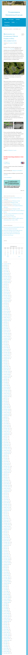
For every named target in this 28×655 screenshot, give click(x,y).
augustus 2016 (6, 453)
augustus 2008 (6, 602)
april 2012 (6, 535)
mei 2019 (5, 401)
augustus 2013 (6, 510)
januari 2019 (6, 407)
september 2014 (7, 490)
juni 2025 (6, 286)
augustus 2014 (6, 491)
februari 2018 (6, 425)
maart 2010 (6, 572)
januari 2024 (6, 312)
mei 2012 (5, 534)
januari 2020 (6, 388)
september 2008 (7, 600)
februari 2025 (6, 292)
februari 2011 (6, 555)
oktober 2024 (6, 298)
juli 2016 (5, 455)
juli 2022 (5, 341)
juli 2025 (5, 284)
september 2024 (7, 300)
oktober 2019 (6, 393)
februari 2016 (6, 463)
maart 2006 (6, 648)
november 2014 (7, 486)
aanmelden (6, 174)
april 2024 (6, 308)
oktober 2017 (6, 431)
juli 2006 (5, 642)
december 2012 (7, 523)
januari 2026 (6, 274)
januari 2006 (6, 651)
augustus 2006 (6, 640)
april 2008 (6, 608)
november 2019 (7, 392)
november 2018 (7, 410)
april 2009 (6, 589)
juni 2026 (6, 266)
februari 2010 (6, 573)
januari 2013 (6, 521)
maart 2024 (6, 309)
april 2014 (6, 498)
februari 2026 (6, 273)
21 (21, 252)
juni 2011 (6, 548)
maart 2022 (6, 347)
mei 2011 (5, 550)
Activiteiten (18, 19)
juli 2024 (5, 303)
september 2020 (7, 376)
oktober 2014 (6, 488)
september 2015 (7, 471)
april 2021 (6, 365)
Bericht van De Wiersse (8, 235)
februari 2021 (6, 368)
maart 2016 (6, 461)
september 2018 (7, 414)
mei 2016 (5, 458)
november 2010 (7, 559)
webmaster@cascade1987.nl (17, 170)
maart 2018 (6, 423)
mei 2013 (5, 515)
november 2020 (7, 372)
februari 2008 (6, 611)
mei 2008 (5, 607)
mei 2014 (5, 496)
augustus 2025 (6, 282)
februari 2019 (6, 406)
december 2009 (7, 577)
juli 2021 (5, 360)
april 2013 (6, 517)
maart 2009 (6, 591)
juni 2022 (6, 342)
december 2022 (7, 333)
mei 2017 (5, 439)
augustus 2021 (6, 358)
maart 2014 (6, 499)
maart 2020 (6, 385)
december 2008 (7, 596)
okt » (19, 256)
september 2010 (7, 562)
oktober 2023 (6, 317)
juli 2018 (5, 417)
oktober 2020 (6, 374)
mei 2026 (5, 268)
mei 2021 (5, 363)
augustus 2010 (6, 564)
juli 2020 (5, 379)
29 (5, 255)
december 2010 (7, 558)
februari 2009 (6, 592)
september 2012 (7, 528)
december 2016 (7, 447)
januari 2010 (6, 575)
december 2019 (7, 390)
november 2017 (7, 429)
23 (7, 253)
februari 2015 (6, 482)
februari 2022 (6, 349)
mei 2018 (5, 420)
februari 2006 (6, 649)
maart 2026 (6, 271)
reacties (14, 150)
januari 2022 (6, 350)
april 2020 (6, 384)
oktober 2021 (6, 355)
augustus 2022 (6, 339)
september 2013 (7, 509)
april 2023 (6, 327)
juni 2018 (6, 418)
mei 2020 (5, 382)
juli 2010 (5, 566)
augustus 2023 (6, 320)
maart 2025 (6, 290)
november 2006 (7, 635)
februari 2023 (6, 330)
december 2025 (7, 276)
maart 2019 (6, 404)
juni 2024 (6, 304)
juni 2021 (6, 361)
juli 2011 (5, 547)
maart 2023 (6, 328)
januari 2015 (6, 483)
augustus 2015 (6, 472)
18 (13, 252)
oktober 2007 (6, 618)
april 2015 (6, 479)
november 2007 (7, 616)
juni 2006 (6, 643)
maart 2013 (6, 518)
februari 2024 (6, 311)
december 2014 (7, 485)
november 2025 (7, 278)
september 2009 (7, 581)
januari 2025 (6, 293)
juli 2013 (5, 512)
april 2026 (6, 270)
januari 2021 (6, 369)
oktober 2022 (6, 336)
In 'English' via (6, 162)
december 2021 (7, 352)
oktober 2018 (6, 412)
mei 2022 (5, 344)
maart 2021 (6, 366)
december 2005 (7, 653)
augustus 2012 (6, 529)
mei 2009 (5, 588)
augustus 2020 (6, 377)
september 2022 (7, 338)
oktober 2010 (6, 561)
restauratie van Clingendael (9, 48)
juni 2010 (6, 567)
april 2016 (6, 460)
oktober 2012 (6, 526)
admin (5, 44)
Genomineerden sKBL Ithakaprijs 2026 (12, 232)
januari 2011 (6, 556)
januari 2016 (6, 464)
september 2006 (7, 638)
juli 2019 (5, 398)
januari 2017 (6, 445)
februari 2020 (6, 387)
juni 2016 (6, 456)
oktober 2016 (6, 450)
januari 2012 (6, 540)
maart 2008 (6, 610)
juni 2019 (6, 399)
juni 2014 (6, 494)
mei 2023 (5, 325)
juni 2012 (6, 532)
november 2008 (7, 597)
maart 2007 (6, 629)
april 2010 (6, 570)
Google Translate (7, 163)
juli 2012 (5, 531)
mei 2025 (5, 287)
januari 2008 (6, 613)
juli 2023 (5, 322)
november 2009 (7, 578)
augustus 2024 (6, 301)
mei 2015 (5, 477)
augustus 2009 (6, 583)
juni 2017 (6, 437)
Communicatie (7, 22)
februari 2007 (6, 630)
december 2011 (7, 542)
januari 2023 (6, 331)
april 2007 (6, 627)
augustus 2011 (6, 545)
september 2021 (7, 357)
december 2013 (7, 504)
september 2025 (7, 281)
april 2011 (6, 551)
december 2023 (7, 314)
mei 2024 (5, 306)
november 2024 (7, 297)
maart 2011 (6, 553)
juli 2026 (5, 265)
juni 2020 (6, 380)
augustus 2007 (6, 621)
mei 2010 (5, 569)
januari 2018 (6, 426)
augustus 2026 (6, 263)
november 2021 (7, 354)
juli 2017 (5, 436)
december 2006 (7, 634)
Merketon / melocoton (11, 216)
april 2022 (6, 346)
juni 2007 (6, 624)
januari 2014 (6, 502)
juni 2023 (6, 323)
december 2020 (7, 371)
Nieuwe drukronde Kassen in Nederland (12, 233)
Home (5, 19)
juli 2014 (5, 493)
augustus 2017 (6, 434)
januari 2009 (6, 594)
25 (13, 253)
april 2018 (6, 422)
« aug (8, 256)
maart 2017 (6, 442)
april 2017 (6, 441)
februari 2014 (6, 501)
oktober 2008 (6, 599)
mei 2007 (5, 626)
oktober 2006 (6, 637)
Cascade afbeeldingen (8, 177)
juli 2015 (5, 474)
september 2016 (7, 452)
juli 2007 (5, 623)
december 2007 (7, 615)
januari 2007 (6, 632)
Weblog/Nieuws (7, 25)
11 (13, 251)
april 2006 (6, 646)
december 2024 (7, 295)
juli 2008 (5, 604)
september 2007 (7, 619)
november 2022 (7, 335)
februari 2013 (6, 520)
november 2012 (7, 524)
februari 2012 (6, 539)
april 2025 (6, 289)
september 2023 (7, 319)
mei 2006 (5, 645)
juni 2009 (6, 586)
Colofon (13, 22)
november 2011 (7, 543)
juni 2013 (6, 513)
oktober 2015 (6, 469)
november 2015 (7, 467)
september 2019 (7, 395)
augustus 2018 (6, 415)
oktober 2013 (6, 507)
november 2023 (7, 316)
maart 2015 (6, 480)
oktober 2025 (6, 279)
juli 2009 (5, 585)
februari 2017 (6, 444)
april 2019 (6, 403)
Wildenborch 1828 (16, 201)
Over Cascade (10, 19)
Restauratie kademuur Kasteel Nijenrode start (13, 230)
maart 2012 (6, 537)
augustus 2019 (6, 396)
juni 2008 (6, 605)
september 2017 (7, 433)
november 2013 (7, 505)
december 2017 (7, 428)
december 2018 (7, 409)
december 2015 (7, 466)
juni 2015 (6, 475)
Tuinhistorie (10, 150)
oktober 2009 (6, 580)
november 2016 (7, 448)
